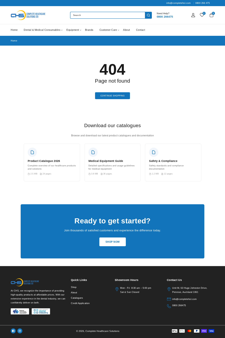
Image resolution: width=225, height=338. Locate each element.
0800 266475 (165, 16)
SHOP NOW (112, 242)
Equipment (72, 30)
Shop (73, 287)
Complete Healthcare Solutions (102, 331)
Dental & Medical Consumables (42, 30)
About (74, 292)
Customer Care (108, 30)
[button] (212, 15)
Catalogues (77, 298)
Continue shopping (112, 95)
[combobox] (111, 15)
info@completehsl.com (184, 299)
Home (14, 40)
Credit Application (80, 303)
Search (148, 15)
